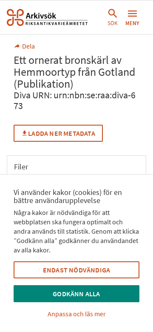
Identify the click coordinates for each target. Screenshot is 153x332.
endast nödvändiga (76, 270)
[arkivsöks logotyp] (47, 17)
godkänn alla (76, 293)
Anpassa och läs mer (77, 313)
